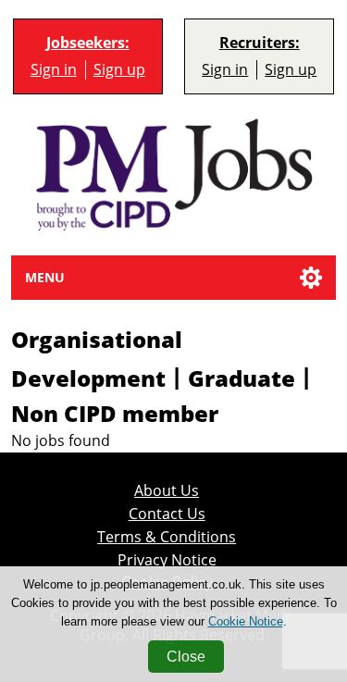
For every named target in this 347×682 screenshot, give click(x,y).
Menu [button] (45, 277)
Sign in (54, 70)
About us (166, 491)
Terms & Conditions (166, 537)
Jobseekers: (88, 43)
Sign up (119, 70)
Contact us (167, 514)
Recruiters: (259, 43)
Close (186, 656)
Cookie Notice (245, 621)
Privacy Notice (167, 560)
